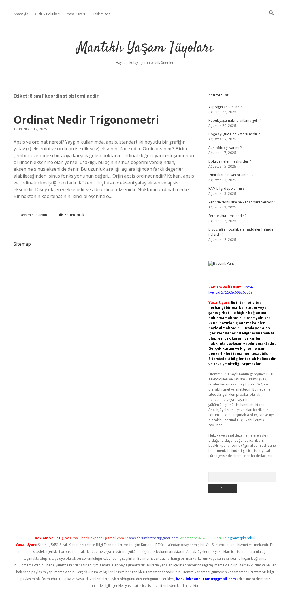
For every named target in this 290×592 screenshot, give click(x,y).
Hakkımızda (101, 14)
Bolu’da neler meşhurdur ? (229, 161)
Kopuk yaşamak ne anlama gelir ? (234, 120)
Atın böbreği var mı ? (225, 147)
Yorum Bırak (74, 214)
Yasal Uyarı (76, 14)
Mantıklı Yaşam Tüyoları (145, 48)
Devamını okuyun (36, 216)
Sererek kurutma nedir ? (227, 215)
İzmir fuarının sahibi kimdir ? (230, 174)
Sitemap (22, 244)
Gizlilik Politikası (47, 14)
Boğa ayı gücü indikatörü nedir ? (234, 134)
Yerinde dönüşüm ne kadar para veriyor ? (241, 202)
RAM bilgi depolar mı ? (226, 188)
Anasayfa (21, 14)
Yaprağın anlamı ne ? (225, 106)
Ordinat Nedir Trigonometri (86, 119)
